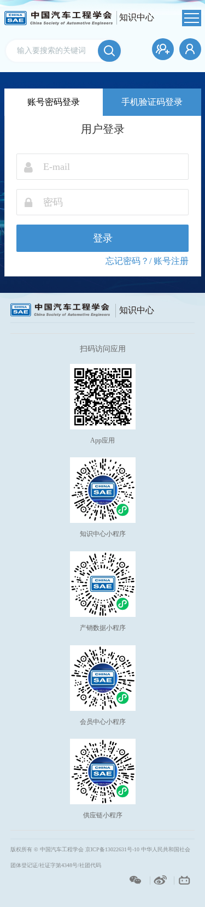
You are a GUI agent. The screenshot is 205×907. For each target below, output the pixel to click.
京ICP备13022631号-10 (112, 849)
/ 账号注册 (169, 261)
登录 (103, 238)
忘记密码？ (127, 261)
